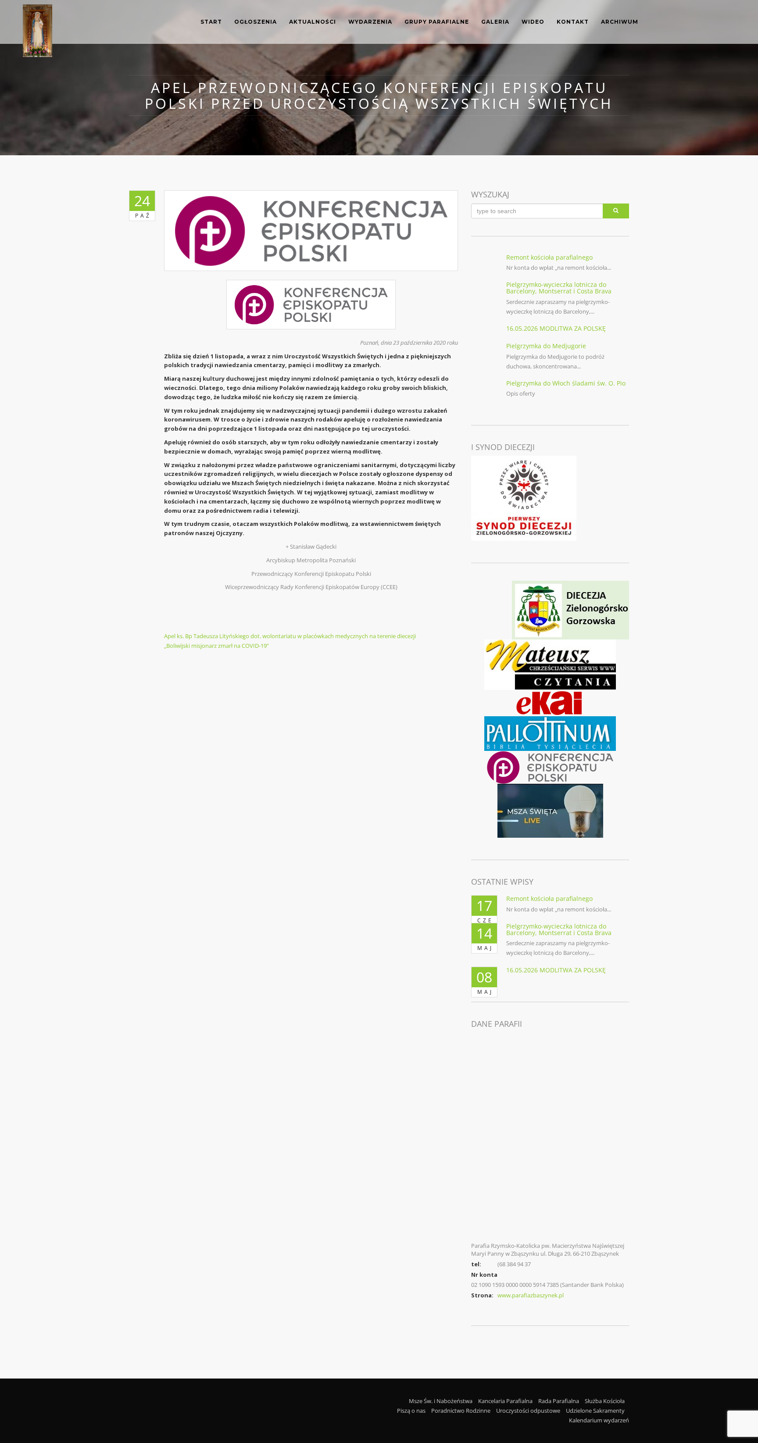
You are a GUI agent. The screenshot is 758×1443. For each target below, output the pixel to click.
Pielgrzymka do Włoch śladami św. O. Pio (566, 383)
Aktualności (312, 21)
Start (211, 21)
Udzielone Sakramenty (595, 1410)
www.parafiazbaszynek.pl (530, 1295)
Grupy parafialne (436, 21)
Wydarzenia (370, 21)
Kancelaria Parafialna (505, 1401)
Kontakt (573, 21)
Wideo (533, 21)
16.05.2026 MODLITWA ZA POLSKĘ (556, 328)
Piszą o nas (411, 1410)
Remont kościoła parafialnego (549, 257)
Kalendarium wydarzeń (599, 1420)
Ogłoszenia (255, 21)
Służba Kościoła (605, 1401)
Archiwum (619, 21)
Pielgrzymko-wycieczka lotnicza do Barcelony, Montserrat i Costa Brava (558, 287)
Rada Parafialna (558, 1401)
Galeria (495, 21)
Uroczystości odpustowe (528, 1410)
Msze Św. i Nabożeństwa (440, 1401)
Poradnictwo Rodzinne (460, 1410)
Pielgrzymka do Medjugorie (546, 346)
